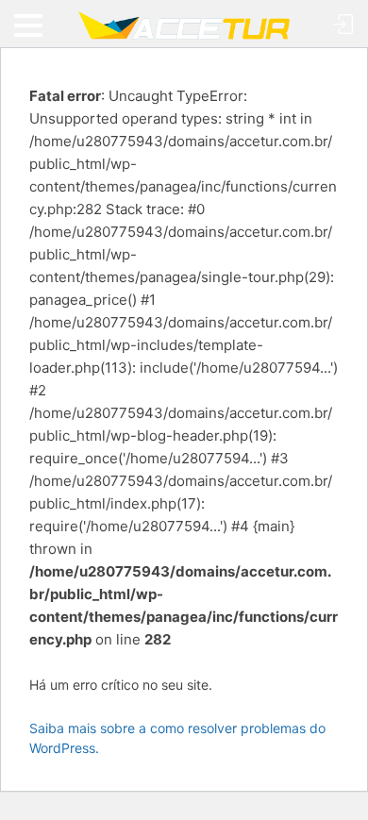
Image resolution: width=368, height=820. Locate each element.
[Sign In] (343, 25)
